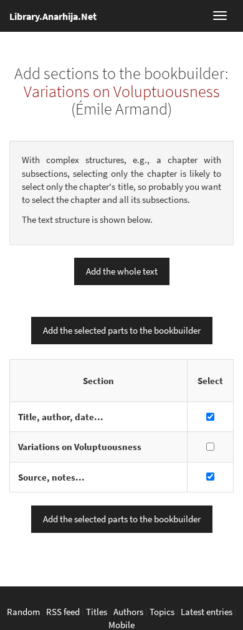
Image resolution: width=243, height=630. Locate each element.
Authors (128, 612)
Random (23, 612)
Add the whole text (122, 271)
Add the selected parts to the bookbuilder (122, 330)
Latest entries (206, 612)
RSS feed (63, 612)
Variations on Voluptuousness (122, 91)
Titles (96, 612)
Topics (162, 612)
